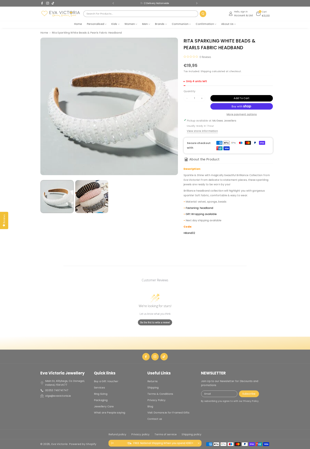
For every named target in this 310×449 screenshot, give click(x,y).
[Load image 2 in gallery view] (91, 196)
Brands (160, 24)
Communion (180, 24)
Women (129, 24)
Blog (150, 406)
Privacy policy (140, 434)
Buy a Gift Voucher (106, 381)
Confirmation (205, 24)
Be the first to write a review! (155, 322)
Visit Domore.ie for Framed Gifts (168, 412)
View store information (202, 131)
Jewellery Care (104, 406)
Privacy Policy (156, 400)
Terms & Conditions (160, 394)
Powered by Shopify (82, 444)
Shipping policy (192, 434)
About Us (227, 24)
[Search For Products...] (203, 13)
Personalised (95, 24)
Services (99, 387)
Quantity (189, 91)
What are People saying (109, 412)
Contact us (154, 419)
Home (44, 33)
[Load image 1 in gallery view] (57, 196)
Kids (114, 24)
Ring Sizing (100, 394)
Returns (152, 381)
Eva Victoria (59, 444)
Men (145, 24)
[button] (263, 14)
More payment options (242, 114)
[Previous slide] (113, 3)
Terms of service (166, 434)
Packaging (101, 400)
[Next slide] (196, 3)
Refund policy (117, 434)
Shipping (206, 71)
